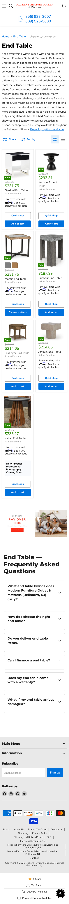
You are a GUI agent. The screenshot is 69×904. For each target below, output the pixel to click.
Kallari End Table (15, 438)
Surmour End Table (50, 278)
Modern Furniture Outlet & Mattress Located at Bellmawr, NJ (32, 853)
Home (5, 36)
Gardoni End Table (16, 190)
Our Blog (34, 858)
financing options (33, 668)
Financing (23, 833)
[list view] (63, 139)
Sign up (55, 773)
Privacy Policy (39, 833)
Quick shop (17, 215)
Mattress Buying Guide (32, 841)
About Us (19, 829)
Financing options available (47, 129)
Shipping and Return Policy (28, 837)
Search (6, 829)
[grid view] (55, 139)
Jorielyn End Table (49, 352)
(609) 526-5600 (37, 21)
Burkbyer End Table (17, 353)
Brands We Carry (37, 829)
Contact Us (56, 829)
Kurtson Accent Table (47, 184)
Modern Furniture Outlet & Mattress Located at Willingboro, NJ (32, 846)
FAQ (49, 837)
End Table (19, 36)
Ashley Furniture (13, 193)
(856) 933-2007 (37, 16)
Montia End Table (15, 279)
